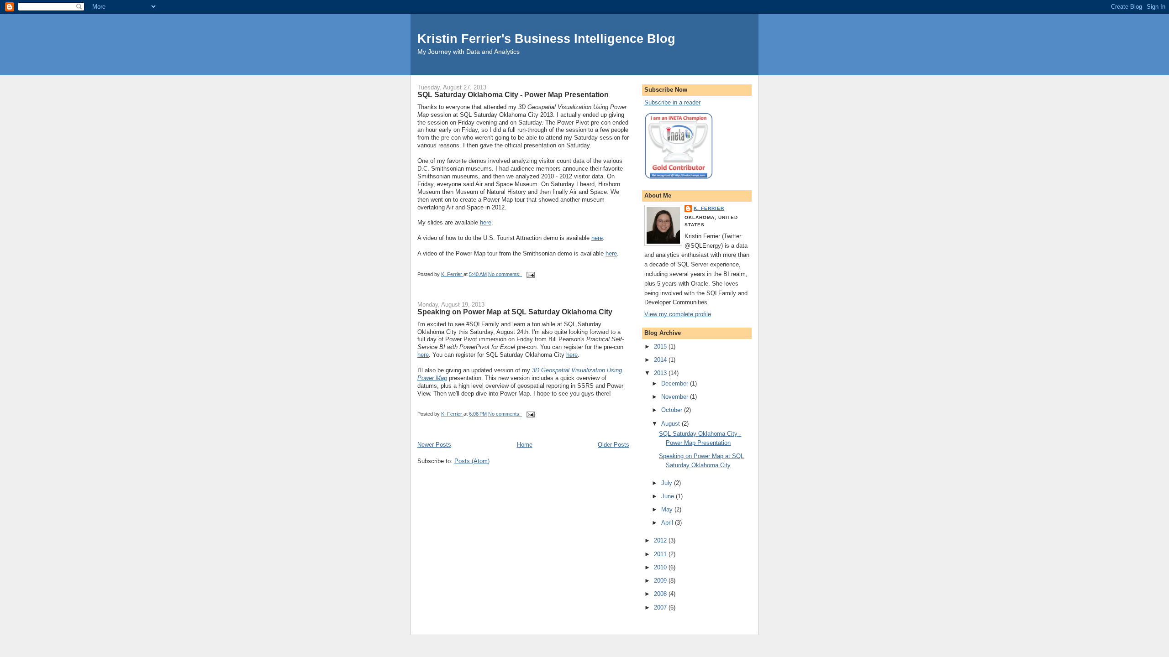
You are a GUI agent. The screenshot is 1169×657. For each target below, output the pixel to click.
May (667, 509)
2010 (661, 567)
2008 (661, 593)
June (668, 496)
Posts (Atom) (472, 461)
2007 (661, 607)
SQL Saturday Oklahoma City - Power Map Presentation (513, 94)
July (667, 483)
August (671, 423)
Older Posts (613, 444)
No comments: (505, 274)
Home (524, 444)
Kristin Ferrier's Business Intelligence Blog (546, 38)
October (672, 410)
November (675, 396)
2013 (661, 373)
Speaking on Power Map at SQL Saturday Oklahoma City (514, 312)
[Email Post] (530, 274)
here (485, 222)
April (668, 522)
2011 (661, 554)
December (675, 383)
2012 (661, 540)
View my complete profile (677, 314)
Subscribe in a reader (672, 102)
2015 (661, 346)
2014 (661, 359)
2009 (661, 580)
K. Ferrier (709, 208)
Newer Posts (434, 444)
